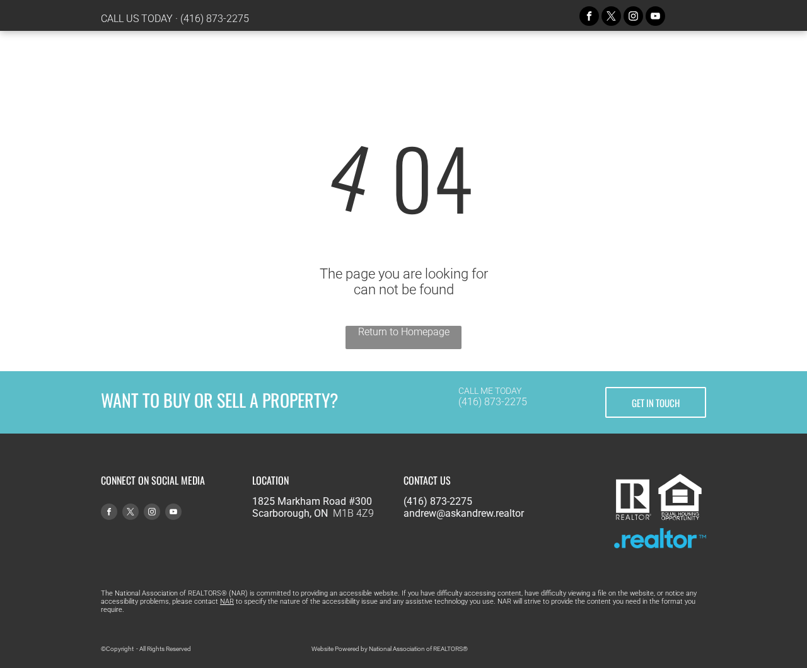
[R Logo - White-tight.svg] (633, 518)
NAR (227, 601)
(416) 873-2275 (214, 19)
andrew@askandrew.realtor (464, 513)
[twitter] (611, 17)
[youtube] (655, 17)
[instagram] (633, 17)
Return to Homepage (404, 332)
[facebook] (589, 17)
